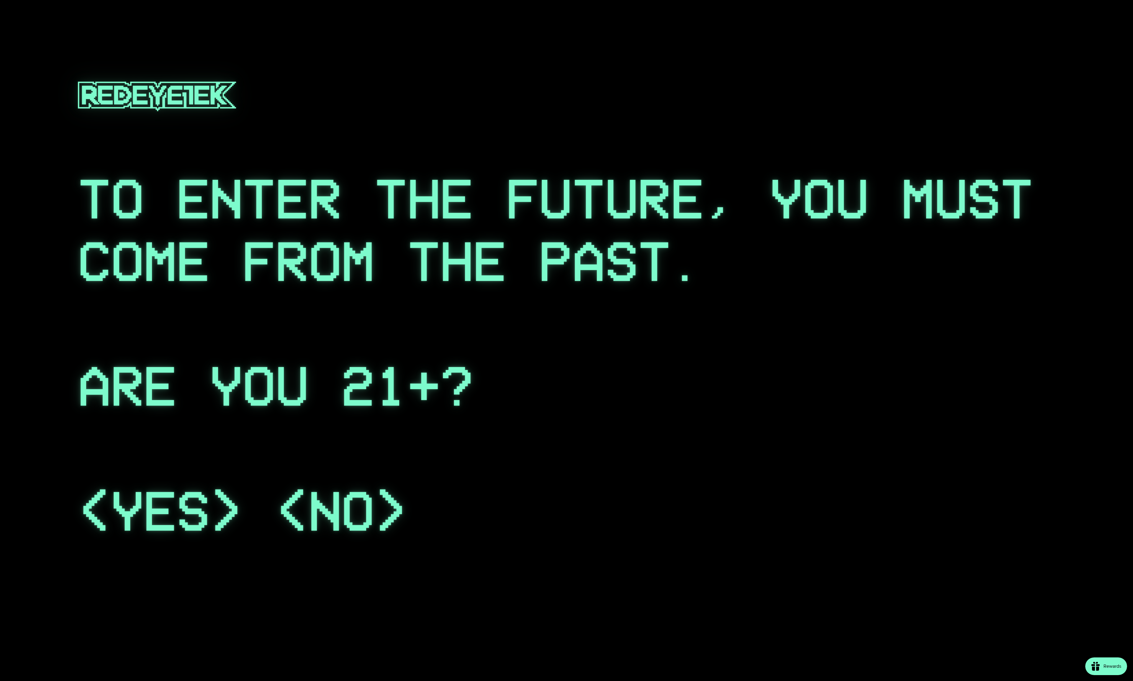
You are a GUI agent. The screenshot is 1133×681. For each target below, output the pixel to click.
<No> (341, 511)
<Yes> (160, 511)
